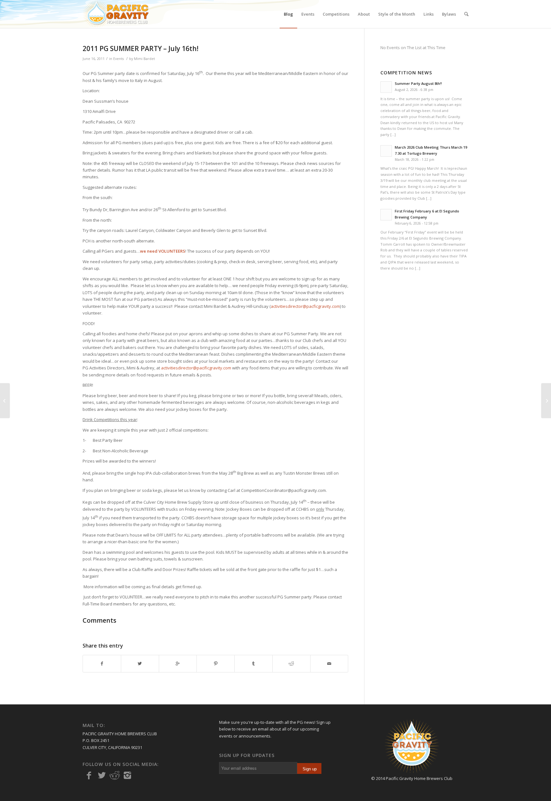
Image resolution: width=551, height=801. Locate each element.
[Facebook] (89, 775)
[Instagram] (127, 775)
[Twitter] (101, 775)
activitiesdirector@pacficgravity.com (305, 306)
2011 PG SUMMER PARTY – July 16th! (140, 48)
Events (118, 58)
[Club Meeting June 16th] (5, 400)
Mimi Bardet (144, 58)
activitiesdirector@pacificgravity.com (196, 368)
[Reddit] (114, 775)
